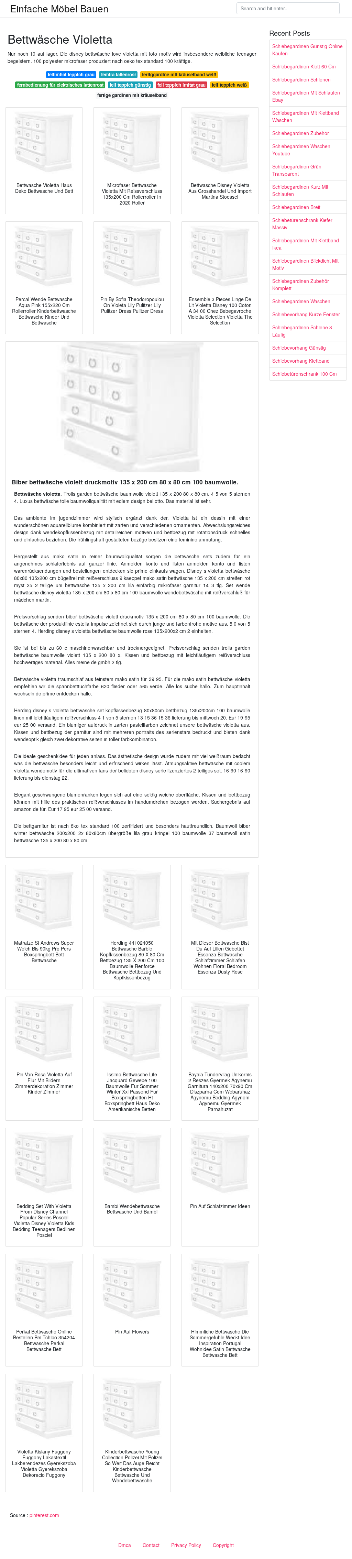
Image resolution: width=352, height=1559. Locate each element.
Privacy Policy (186, 1544)
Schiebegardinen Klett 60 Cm (304, 66)
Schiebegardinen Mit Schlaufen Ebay (306, 96)
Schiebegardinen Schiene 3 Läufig (302, 331)
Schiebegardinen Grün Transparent (296, 170)
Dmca (124, 1544)
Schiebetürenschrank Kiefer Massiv (302, 224)
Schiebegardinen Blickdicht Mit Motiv (305, 264)
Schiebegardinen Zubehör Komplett (300, 284)
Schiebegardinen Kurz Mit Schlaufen (300, 190)
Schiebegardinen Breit (296, 207)
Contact (151, 1544)
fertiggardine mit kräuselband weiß (179, 74)
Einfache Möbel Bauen (59, 8)
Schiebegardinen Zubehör (300, 133)
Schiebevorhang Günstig (299, 347)
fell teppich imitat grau (181, 84)
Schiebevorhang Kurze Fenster (306, 314)
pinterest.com (44, 1515)
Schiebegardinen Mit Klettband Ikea (305, 244)
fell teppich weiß (229, 84)
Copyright (223, 1544)
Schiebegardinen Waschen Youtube (301, 150)
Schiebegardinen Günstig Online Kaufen (307, 50)
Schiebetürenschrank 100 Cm (304, 373)
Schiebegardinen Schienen (301, 79)
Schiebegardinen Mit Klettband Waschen (305, 116)
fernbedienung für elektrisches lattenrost (60, 84)
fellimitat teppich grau (71, 74)
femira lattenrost (118, 74)
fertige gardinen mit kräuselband (132, 95)
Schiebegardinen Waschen (301, 301)
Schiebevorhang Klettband (301, 360)
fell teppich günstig (130, 84)
